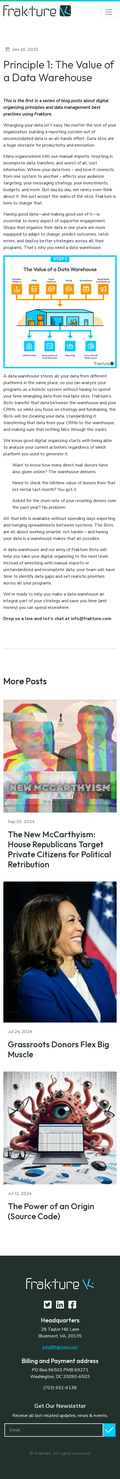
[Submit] (109, 1430)
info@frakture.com (60, 1347)
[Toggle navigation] (109, 12)
